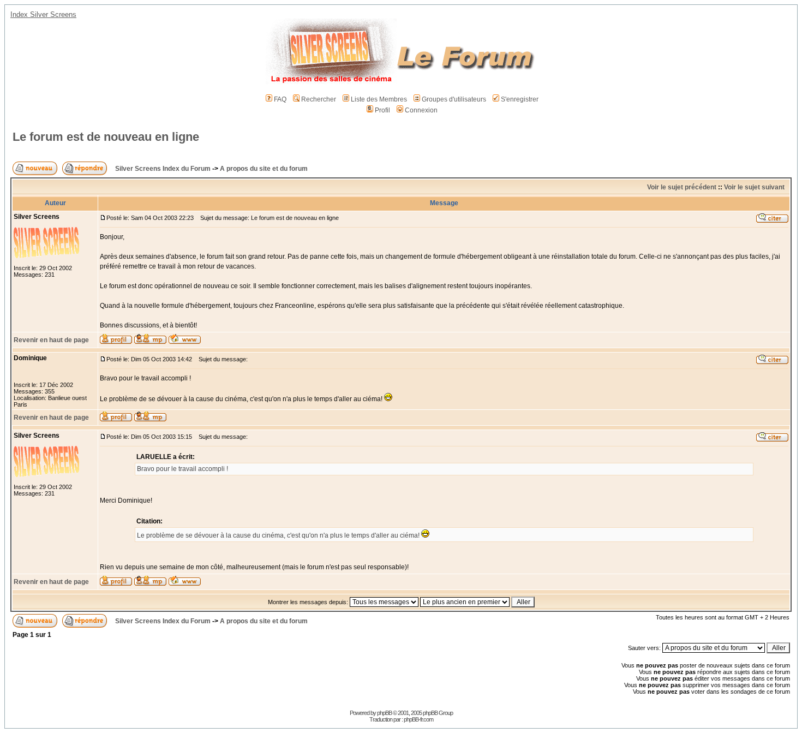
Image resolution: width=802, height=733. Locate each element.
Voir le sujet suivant (754, 187)
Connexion (421, 110)
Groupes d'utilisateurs (454, 99)
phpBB (384, 713)
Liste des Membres (379, 99)
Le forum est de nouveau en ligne (106, 137)
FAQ (280, 99)
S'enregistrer (519, 99)
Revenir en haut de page (51, 340)
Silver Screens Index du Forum (163, 168)
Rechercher (318, 99)
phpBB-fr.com (418, 719)
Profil (382, 110)
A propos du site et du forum (264, 168)
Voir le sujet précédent (681, 187)
